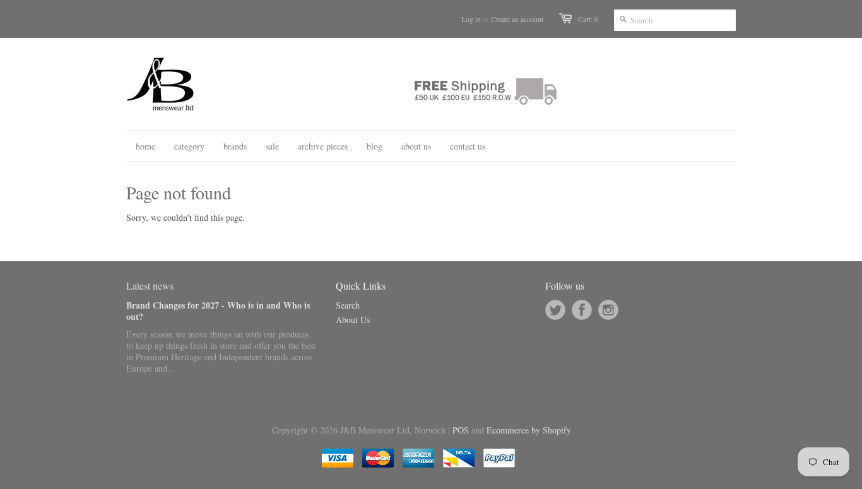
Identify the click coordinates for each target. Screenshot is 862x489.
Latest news (150, 285)
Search (348, 305)
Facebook (582, 310)
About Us (353, 320)
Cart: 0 (588, 19)
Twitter (555, 310)
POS (460, 430)
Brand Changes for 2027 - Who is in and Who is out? (218, 310)
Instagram (608, 310)
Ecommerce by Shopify (529, 430)
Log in (471, 19)
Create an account (517, 19)
